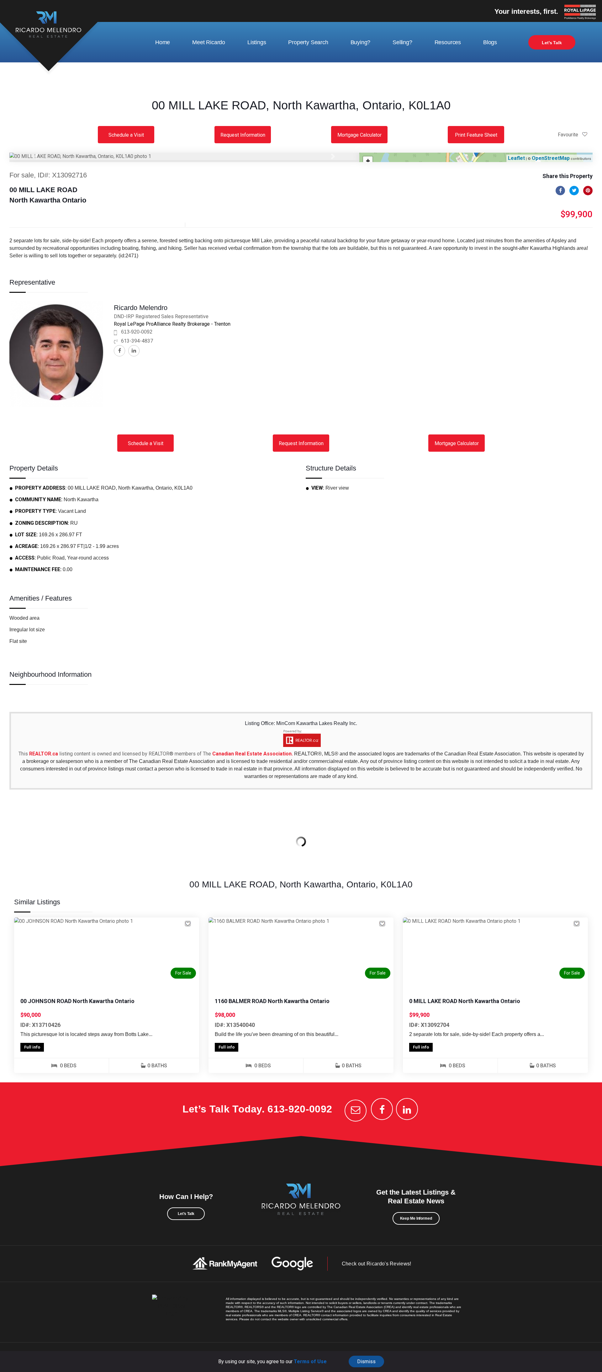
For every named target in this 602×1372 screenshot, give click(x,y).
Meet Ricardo (208, 42)
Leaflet (516, 158)
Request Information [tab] (242, 135)
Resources (448, 42)
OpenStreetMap (551, 158)
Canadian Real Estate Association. (252, 754)
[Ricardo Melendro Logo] (301, 1206)
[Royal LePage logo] (581, 12)
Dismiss (366, 1361)
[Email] (356, 1111)
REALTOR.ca (43, 754)
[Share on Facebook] (560, 190)
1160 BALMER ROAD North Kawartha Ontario (272, 1001)
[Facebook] (382, 1109)
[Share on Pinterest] (588, 190)
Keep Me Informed (416, 1218)
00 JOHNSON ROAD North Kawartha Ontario (77, 1001)
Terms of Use (310, 1361)
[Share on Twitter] (574, 190)
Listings (256, 42)
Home (162, 42)
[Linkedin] (407, 1109)
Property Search (308, 42)
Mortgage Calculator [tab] (359, 135)
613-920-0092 (136, 331)
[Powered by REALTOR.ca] (171, 1312)
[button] (35, 156)
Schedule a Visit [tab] (126, 135)
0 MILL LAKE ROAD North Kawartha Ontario (464, 1001)
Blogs (490, 42)
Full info (32, 1047)
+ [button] (368, 161)
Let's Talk (552, 42)
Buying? (361, 42)
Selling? (402, 42)
